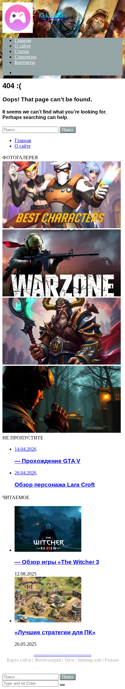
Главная (23, 40)
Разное (112, 660)
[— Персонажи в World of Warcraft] (62, 332)
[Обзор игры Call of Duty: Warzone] (62, 263)
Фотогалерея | (49, 660)
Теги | (70, 660)
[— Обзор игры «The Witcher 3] (69, 529)
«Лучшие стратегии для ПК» (55, 632)
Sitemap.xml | (91, 660)
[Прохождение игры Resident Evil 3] (62, 400)
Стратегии (25, 56)
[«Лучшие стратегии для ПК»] (69, 600)
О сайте (23, 45)
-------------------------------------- (62, 654)
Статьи (22, 51)
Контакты (25, 62)
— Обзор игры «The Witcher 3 (57, 562)
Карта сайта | (21, 660)
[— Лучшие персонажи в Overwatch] (62, 195)
